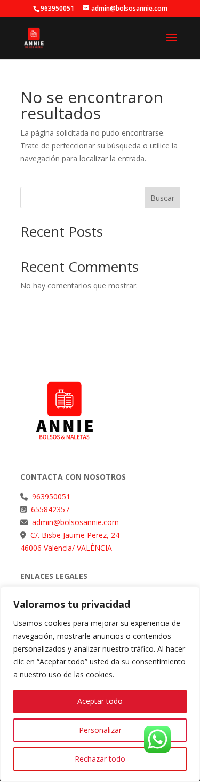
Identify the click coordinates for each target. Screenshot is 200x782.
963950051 (51, 496)
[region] (100, 684)
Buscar (162, 198)
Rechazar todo (100, 759)
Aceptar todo (100, 701)
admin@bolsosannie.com (74, 522)
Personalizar (100, 730)
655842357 (50, 509)
